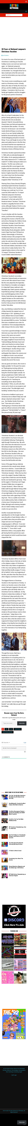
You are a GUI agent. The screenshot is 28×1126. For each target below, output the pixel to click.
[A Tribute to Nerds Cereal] (5, 852)
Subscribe (22, 723)
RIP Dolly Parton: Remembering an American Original (17, 874)
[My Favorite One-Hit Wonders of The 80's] (20, 952)
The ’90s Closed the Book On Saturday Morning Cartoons (16, 843)
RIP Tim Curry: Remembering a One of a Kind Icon (17, 827)
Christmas (17, 729)
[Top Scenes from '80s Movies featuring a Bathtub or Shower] (20, 977)
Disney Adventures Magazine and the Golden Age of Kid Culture (17, 866)
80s (6, 729)
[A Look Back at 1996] (20, 965)
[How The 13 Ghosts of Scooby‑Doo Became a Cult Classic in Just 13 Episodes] (5, 836)
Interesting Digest (18, 1071)
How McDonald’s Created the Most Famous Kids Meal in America (17, 804)
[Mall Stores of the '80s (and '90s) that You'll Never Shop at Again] (20, 939)
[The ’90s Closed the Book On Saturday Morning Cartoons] (5, 844)
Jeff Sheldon (6, 55)
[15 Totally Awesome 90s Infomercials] (8, 965)
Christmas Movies (7, 732)
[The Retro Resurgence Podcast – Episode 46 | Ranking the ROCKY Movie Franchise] (5, 813)
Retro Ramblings (9, 1071)
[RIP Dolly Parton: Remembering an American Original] (5, 875)
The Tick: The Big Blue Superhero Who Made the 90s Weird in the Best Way (17, 797)
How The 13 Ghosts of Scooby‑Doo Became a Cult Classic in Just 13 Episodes (17, 836)
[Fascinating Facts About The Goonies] (5, 860)
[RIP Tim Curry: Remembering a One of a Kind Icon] (5, 828)
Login (24, 742)
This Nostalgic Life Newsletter (18, 1070)
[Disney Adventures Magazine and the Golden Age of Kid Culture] (5, 868)
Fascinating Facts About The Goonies (16, 859)
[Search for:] (14, 15)
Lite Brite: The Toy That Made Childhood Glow (16, 819)
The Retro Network (7, 1070)
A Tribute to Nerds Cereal (15, 850)
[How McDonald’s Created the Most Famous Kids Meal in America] (5, 805)
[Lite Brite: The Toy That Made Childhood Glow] (5, 820)
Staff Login (14, 1075)
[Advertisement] (14, 33)
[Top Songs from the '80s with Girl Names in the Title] (8, 952)
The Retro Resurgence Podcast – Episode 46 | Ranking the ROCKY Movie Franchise (17, 812)
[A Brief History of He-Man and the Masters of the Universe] (8, 939)
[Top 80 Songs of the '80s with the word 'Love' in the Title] (8, 977)
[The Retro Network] (14, 9)
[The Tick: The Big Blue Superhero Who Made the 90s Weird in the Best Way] (5, 797)
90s (11, 729)
